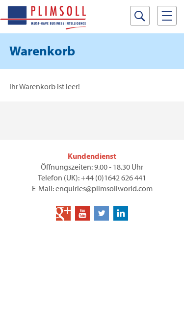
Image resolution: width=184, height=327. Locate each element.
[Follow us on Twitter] (101, 213)
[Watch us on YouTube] (82, 213)
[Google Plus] (63, 213)
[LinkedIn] (120, 213)
